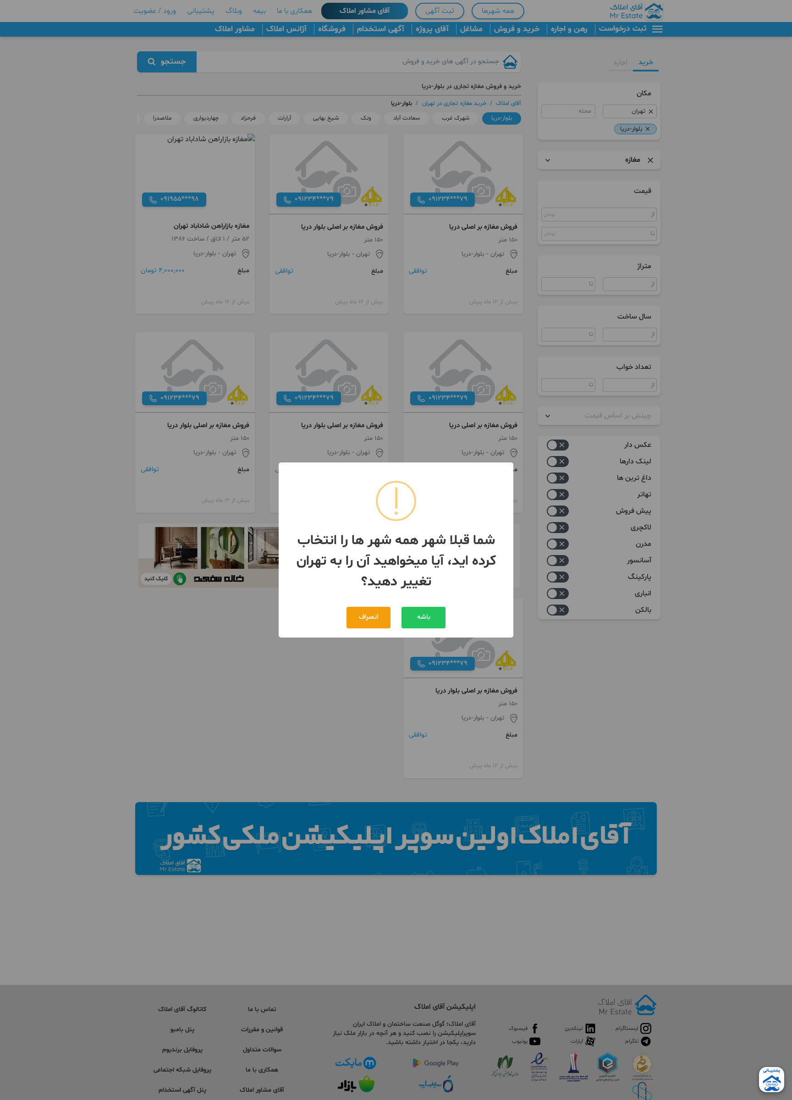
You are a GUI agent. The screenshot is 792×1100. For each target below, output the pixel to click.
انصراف (368, 617)
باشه (423, 617)
